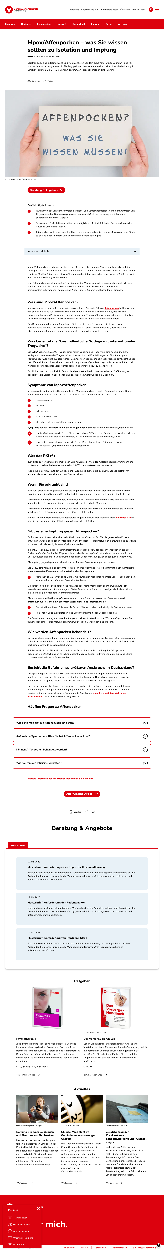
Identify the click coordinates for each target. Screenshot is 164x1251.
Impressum (69, 1247)
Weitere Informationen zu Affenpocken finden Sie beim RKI (60, 778)
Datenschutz (100, 1247)
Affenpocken (112, 308)
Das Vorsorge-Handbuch (99, 1039)
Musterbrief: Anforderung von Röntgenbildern (57, 938)
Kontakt (84, 1247)
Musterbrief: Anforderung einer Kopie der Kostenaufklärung (66, 867)
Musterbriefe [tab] (18, 845)
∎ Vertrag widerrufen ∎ (144, 1247)
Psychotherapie (26, 1039)
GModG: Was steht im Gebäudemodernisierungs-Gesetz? (78, 1135)
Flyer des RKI (123, 517)
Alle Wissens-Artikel (79, 794)
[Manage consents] (158, 1245)
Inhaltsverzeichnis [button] (38, 251)
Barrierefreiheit (119, 1247)
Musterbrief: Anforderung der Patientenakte (56, 902)
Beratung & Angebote (44, 190)
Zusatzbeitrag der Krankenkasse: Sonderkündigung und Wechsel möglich (126, 1137)
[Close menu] (38, 1208)
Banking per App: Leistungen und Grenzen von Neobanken (35, 1133)
